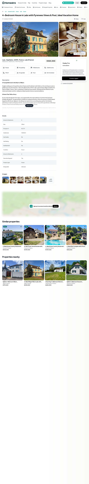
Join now (84, 2)
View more (29, 105)
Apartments (72, 7)
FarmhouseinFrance (50, 283)
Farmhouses (37, 7)
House (24, 11)
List (6, 11)
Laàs (21, 11)
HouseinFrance (7, 248)
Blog (50, 3)
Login (77, 2)
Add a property (69, 2)
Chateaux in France (8, 7)
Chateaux (64, 7)
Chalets (80, 7)
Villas (30, 7)
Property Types (43, 3)
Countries (34, 3)
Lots (57, 7)
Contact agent (73, 78)
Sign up (55, 206)
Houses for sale (11, 11)
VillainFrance (6, 283)
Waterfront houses (20, 7)
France (17, 11)
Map (29, 3)
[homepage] (3, 11)
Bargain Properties (48, 7)
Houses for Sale (22, 3)
